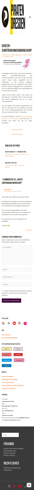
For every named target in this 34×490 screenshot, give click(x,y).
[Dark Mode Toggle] (29, 485)
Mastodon (7, 360)
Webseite (6, 349)
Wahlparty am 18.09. (11, 163)
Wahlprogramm (7, 376)
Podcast (18, 349)
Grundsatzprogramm (9, 379)
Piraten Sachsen (10, 453)
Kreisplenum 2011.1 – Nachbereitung (15, 152)
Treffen (29, 55)
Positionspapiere (8, 382)
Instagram (19, 360)
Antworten (29, 230)
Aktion (13, 55)
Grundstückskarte (9, 388)
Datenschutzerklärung (12, 468)
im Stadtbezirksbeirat (10, 338)
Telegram (7, 365)
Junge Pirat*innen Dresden (14, 448)
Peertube (6, 354)
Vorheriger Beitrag (17, 129)
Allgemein (19, 55)
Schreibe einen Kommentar (12, 154)
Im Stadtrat (6, 335)
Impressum (8, 470)
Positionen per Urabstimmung (13, 385)
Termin (24, 55)
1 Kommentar (6, 55)
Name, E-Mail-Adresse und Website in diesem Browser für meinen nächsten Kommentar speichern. (17, 293)
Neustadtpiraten (10, 451)
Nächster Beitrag (17, 134)
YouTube (18, 354)
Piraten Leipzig (9, 455)
